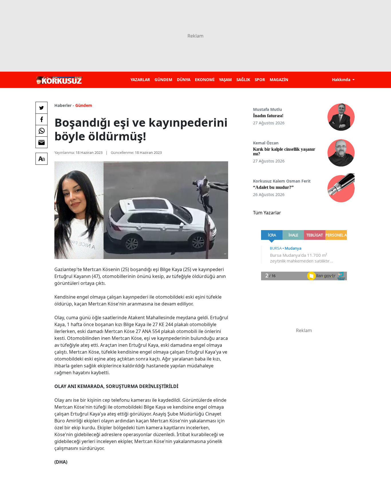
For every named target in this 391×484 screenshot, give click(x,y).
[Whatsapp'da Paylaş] (41, 130)
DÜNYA (183, 79)
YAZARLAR (140, 79)
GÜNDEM (163, 79)
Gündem (83, 105)
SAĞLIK (243, 79)
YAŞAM (225, 79)
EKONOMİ (204, 79)
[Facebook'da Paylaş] (41, 119)
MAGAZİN (279, 79)
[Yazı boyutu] (41, 158)
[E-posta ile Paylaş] (41, 142)
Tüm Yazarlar (267, 212)
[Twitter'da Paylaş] (41, 107)
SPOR (260, 79)
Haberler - (64, 105)
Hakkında (341, 79)
